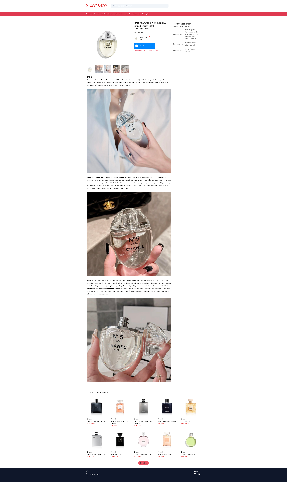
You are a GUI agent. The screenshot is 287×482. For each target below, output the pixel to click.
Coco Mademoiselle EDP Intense (119, 422)
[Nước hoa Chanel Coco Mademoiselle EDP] (167, 439)
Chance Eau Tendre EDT (143, 454)
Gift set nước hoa (121, 14)
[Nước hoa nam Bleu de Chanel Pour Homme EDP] (167, 406)
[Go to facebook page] (195, 474)
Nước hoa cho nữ (92, 14)
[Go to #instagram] (199, 474)
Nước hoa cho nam (107, 14)
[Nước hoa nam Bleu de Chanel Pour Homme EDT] (96, 406)
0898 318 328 (95, 474)
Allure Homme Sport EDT (96, 454)
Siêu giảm (145, 14)
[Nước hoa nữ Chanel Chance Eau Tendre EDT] (143, 439)
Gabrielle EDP (186, 421)
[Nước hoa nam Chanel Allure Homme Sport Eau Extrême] (143, 406)
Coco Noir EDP (116, 454)
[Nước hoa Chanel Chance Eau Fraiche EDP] (190, 439)
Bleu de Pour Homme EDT (96, 421)
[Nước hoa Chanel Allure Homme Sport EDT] (96, 439)
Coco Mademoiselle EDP (166, 454)
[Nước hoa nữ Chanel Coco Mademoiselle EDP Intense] (120, 406)
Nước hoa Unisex (135, 14)
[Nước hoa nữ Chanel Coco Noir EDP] (120, 439)
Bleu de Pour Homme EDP (167, 421)
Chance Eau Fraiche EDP (190, 454)
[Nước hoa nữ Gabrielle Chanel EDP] (190, 406)
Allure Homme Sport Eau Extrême (143, 422)
